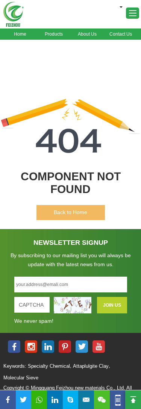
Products (54, 34)
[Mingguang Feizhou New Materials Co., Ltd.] (13, 14)
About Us (87, 34)
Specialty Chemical (49, 366)
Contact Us (120, 34)
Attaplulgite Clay (91, 366)
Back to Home (70, 212)
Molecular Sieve (20, 378)
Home (20, 34)
